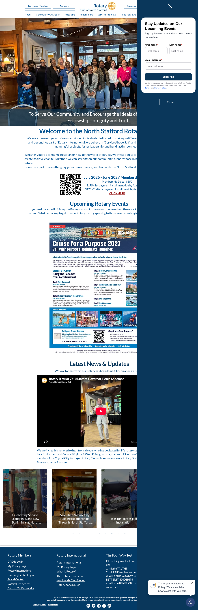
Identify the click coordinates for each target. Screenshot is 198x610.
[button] (170, 6)
